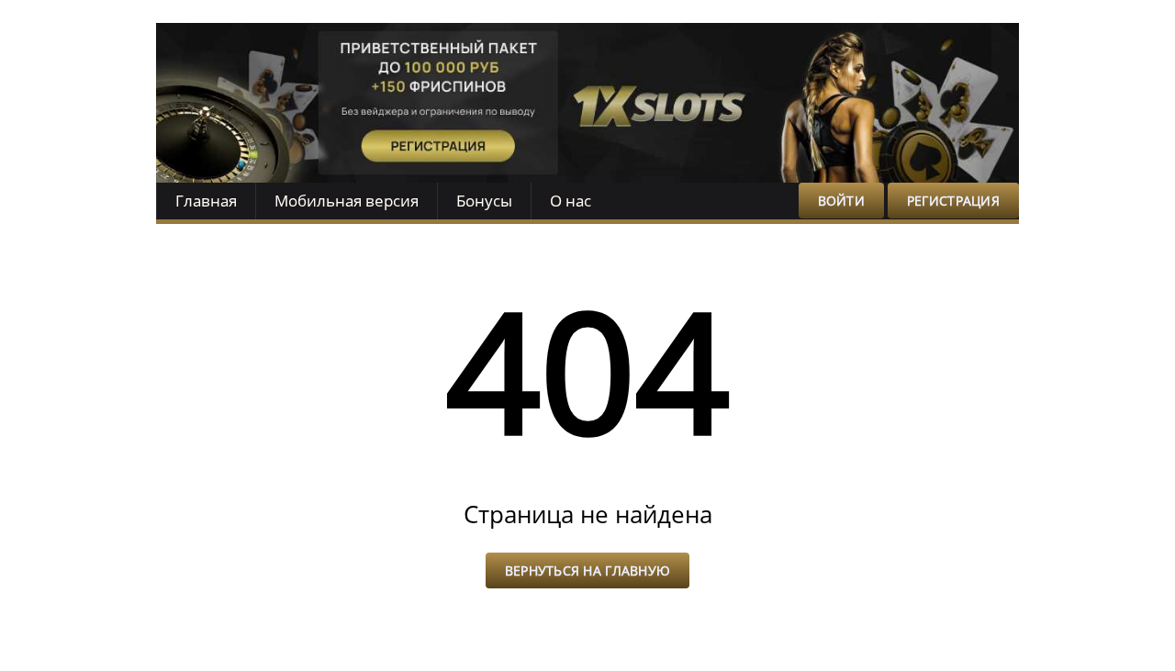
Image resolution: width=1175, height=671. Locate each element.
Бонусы (484, 200)
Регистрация (953, 200)
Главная (206, 200)
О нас (570, 200)
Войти (841, 200)
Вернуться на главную (588, 570)
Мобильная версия (346, 200)
